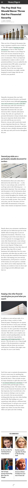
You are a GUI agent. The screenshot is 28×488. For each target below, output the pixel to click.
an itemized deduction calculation (12, 382)
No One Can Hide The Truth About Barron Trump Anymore (6, 451)
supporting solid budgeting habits (11, 339)
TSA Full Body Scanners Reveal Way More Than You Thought (6, 474)
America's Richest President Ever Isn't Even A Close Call (20, 473)
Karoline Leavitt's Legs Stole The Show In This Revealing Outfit (20, 452)
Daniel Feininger (7, 20)
